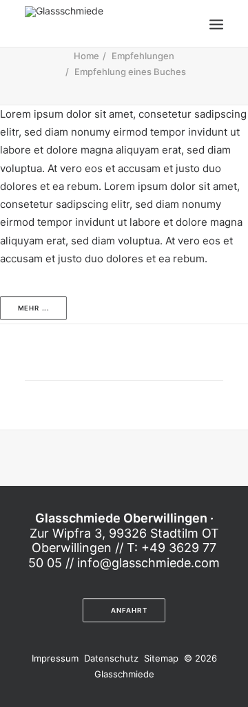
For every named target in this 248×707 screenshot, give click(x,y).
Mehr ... (33, 308)
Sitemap (162, 658)
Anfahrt (129, 610)
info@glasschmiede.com (148, 563)
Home (86, 55)
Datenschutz (112, 658)
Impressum (56, 658)
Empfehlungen (143, 55)
